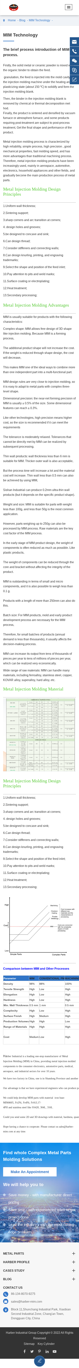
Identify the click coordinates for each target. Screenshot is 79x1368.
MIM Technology (39, 20)
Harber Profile (16, 1262)
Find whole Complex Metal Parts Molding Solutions (37, 1156)
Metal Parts (13, 1253)
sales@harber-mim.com (26, 1301)
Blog (22, 20)
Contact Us (13, 1287)
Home (12, 20)
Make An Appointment (30, 1172)
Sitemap (29, 1343)
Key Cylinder (46, 1343)
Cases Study (14, 1270)
